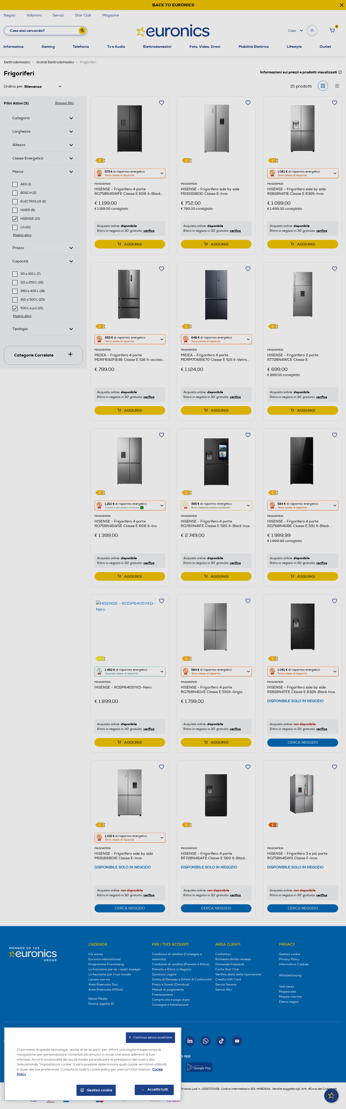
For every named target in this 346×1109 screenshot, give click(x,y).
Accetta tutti (157, 1089)
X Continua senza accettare (150, 1037)
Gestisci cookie (99, 1090)
